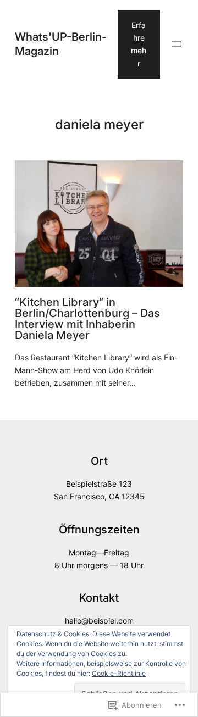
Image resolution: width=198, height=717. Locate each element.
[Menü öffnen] (176, 44)
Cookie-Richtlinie (119, 673)
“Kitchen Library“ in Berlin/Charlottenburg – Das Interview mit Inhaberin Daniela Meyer (87, 319)
